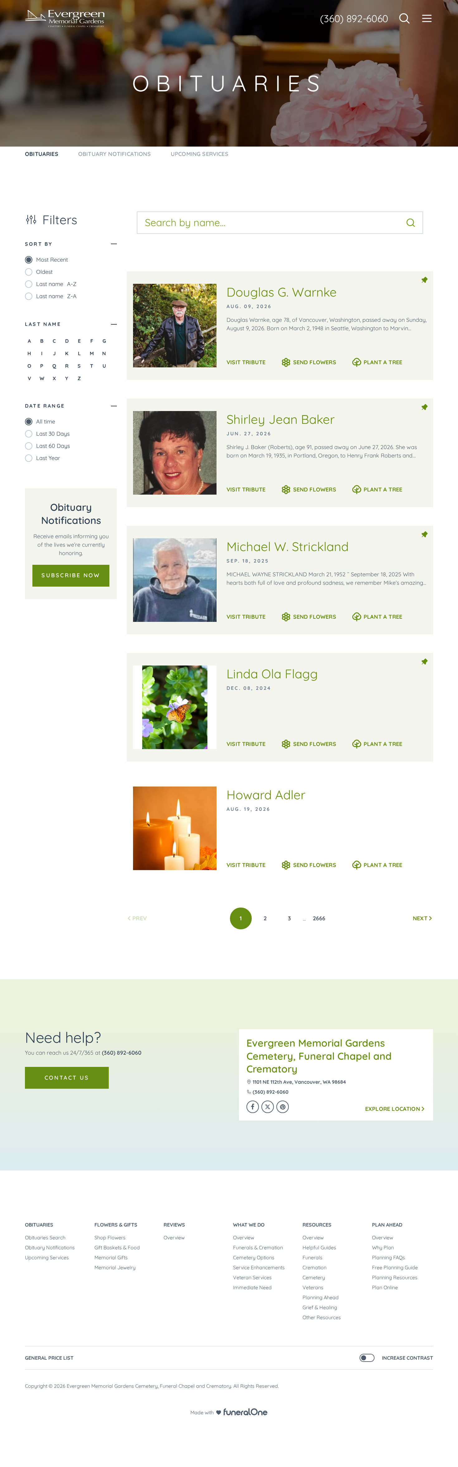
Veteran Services (252, 1277)
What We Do (249, 1225)
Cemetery (314, 1277)
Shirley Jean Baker (281, 419)
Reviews (174, 1225)
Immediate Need (252, 1287)
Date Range (45, 406)
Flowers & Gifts (115, 1225)
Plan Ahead (387, 1225)
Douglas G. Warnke (282, 292)
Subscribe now (70, 575)
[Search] (411, 223)
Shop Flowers (110, 1237)
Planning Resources (394, 1277)
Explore (392, 1108)
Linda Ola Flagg (272, 673)
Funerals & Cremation (258, 1247)
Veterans (313, 1287)
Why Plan (383, 1247)
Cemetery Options (253, 1257)
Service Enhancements (259, 1267)
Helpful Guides (319, 1247)
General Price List (49, 1358)
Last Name (43, 324)
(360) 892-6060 (354, 18)
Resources (317, 1225)
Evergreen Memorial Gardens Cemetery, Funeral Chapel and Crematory (319, 1056)
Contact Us (67, 1077)
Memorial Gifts (111, 1257)
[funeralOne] (245, 1411)
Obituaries (39, 1225)
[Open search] (404, 18)
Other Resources (322, 1317)
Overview (174, 1237)
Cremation (315, 1267)
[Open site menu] (427, 18)
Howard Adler (266, 794)
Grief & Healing (320, 1307)
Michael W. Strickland (288, 546)
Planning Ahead (321, 1297)
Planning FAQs (388, 1257)
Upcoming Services (47, 1257)
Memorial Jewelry (115, 1267)
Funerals (312, 1257)
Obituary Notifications (50, 1247)
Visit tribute (246, 362)
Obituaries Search (45, 1237)
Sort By (39, 244)
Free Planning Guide (395, 1267)
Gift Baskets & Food (117, 1247)
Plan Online (385, 1287)
